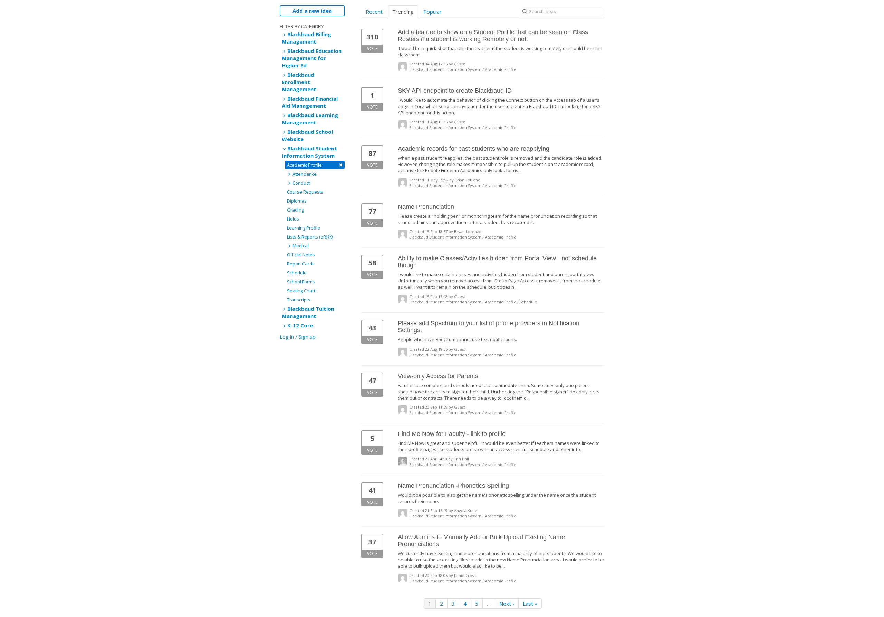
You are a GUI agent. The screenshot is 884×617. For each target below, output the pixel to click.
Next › (506, 603)
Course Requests (305, 192)
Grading (295, 210)
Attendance (304, 174)
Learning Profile (303, 228)
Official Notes (301, 255)
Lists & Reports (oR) (307, 237)
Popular (432, 11)
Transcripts (298, 300)
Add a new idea (312, 10)
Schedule (297, 273)
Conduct (300, 183)
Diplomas (297, 201)
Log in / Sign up (298, 336)
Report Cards (301, 264)
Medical (300, 246)
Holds (293, 219)
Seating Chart (301, 291)
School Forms (301, 282)
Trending (403, 11)
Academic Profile (315, 165)
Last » (530, 603)
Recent (374, 11)
